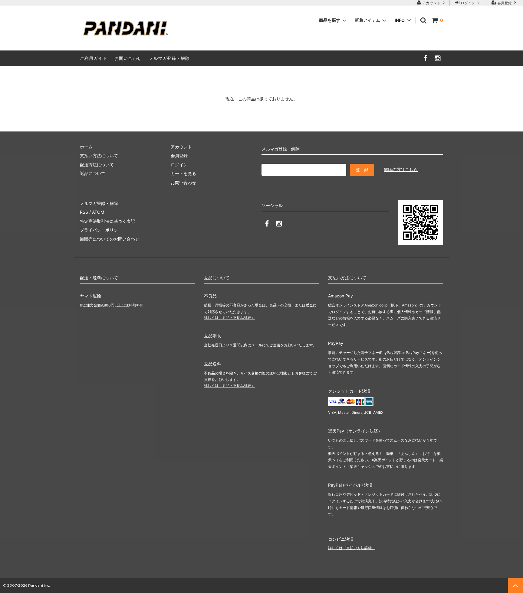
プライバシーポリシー (101, 229)
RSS (84, 212)
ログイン (468, 3)
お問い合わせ (128, 58)
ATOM (98, 212)
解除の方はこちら (401, 169)
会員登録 (504, 3)
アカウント (431, 3)
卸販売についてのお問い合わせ (109, 238)
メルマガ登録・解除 (169, 58)
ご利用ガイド (93, 58)
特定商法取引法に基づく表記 (107, 221)
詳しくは (229, 317)
